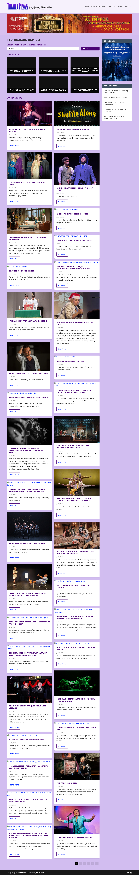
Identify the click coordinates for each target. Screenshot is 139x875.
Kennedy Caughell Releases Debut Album (28, 397)
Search (85, 49)
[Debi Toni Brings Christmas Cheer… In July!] (77, 305)
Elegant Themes (20, 873)
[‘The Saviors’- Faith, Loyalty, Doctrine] (29, 305)
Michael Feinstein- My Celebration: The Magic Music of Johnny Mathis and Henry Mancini (29, 835)
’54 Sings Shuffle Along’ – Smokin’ (72, 129)
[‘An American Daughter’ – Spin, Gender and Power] (29, 221)
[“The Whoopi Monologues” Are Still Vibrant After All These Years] (77, 384)
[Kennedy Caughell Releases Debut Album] (29, 393)
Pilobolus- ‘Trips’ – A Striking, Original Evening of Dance (75, 700)
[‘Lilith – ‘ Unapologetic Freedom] (77, 209)
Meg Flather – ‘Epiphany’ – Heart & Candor (73, 586)
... (88, 864)
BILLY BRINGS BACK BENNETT (21, 271)
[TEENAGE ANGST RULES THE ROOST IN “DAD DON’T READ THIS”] (29, 794)
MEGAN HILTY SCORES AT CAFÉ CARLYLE (26, 739)
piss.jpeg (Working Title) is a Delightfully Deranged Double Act (73, 267)
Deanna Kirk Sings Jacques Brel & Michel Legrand (28, 707)
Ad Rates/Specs (124, 6)
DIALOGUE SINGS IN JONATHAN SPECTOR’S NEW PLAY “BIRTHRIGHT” (75, 552)
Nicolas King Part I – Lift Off (70, 361)
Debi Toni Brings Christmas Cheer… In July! (74, 323)
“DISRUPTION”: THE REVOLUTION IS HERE (74, 240)
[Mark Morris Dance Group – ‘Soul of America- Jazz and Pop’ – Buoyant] (77, 482)
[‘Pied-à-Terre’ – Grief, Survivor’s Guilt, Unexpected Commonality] (77, 610)
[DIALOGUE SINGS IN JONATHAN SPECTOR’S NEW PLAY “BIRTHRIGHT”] (77, 535)
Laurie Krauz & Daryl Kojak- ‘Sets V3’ (74, 837)
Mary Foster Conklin (66, 783)
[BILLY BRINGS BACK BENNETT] (29, 266)
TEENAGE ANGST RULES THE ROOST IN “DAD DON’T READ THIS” (28, 801)
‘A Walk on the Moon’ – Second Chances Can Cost (75, 648)
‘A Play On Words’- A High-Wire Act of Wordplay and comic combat (27, 594)
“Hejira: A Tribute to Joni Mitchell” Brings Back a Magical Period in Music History (27, 450)
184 (93, 864)
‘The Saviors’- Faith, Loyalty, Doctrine (28, 321)
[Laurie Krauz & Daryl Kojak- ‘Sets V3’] (77, 820)
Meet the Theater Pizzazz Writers (100, 6)
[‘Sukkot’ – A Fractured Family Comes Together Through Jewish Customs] (29, 483)
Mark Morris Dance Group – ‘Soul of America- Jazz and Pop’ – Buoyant (74, 500)
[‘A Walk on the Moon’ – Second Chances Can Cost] (77, 643)
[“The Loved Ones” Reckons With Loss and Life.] (77, 723)
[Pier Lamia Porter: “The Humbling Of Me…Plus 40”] (29, 113)
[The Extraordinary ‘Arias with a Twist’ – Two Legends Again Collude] (29, 647)
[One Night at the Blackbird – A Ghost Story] (77, 169)
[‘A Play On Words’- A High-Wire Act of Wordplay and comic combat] (29, 577)
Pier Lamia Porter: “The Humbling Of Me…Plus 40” (28, 130)
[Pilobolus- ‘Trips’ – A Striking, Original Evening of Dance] (77, 683)
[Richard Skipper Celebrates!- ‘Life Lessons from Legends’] (29, 617)
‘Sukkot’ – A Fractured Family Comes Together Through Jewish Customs (27, 490)
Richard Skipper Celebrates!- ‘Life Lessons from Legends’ (29, 623)
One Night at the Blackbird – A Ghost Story (74, 189)
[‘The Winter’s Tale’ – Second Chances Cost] (29, 165)
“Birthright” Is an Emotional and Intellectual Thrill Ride (73, 447)
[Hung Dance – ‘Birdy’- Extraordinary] (29, 526)
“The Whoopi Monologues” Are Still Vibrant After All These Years (73, 391)
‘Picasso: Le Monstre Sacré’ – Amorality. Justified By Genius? (28, 767)
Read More (14, 146)
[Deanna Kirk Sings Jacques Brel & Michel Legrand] (29, 689)
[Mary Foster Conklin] (77, 766)
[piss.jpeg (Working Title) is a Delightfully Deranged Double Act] (77, 262)
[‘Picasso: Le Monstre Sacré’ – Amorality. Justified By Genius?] (29, 761)
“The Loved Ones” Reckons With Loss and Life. (76, 728)
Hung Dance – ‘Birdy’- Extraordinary (27, 543)
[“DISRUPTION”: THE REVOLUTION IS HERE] (77, 236)
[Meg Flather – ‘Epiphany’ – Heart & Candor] (77, 581)
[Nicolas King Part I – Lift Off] (77, 357)
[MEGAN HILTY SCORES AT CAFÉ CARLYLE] (29, 735)
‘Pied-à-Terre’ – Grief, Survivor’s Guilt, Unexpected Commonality (75, 617)
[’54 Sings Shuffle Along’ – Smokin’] (77, 113)
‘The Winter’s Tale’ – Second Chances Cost (27, 183)
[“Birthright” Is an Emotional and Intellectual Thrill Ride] (77, 429)
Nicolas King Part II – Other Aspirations (28, 373)
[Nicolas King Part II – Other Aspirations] (28, 356)
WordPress (40, 873)
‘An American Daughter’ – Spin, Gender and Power (27, 238)
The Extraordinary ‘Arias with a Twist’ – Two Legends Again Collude (29, 654)
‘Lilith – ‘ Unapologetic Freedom (72, 214)
